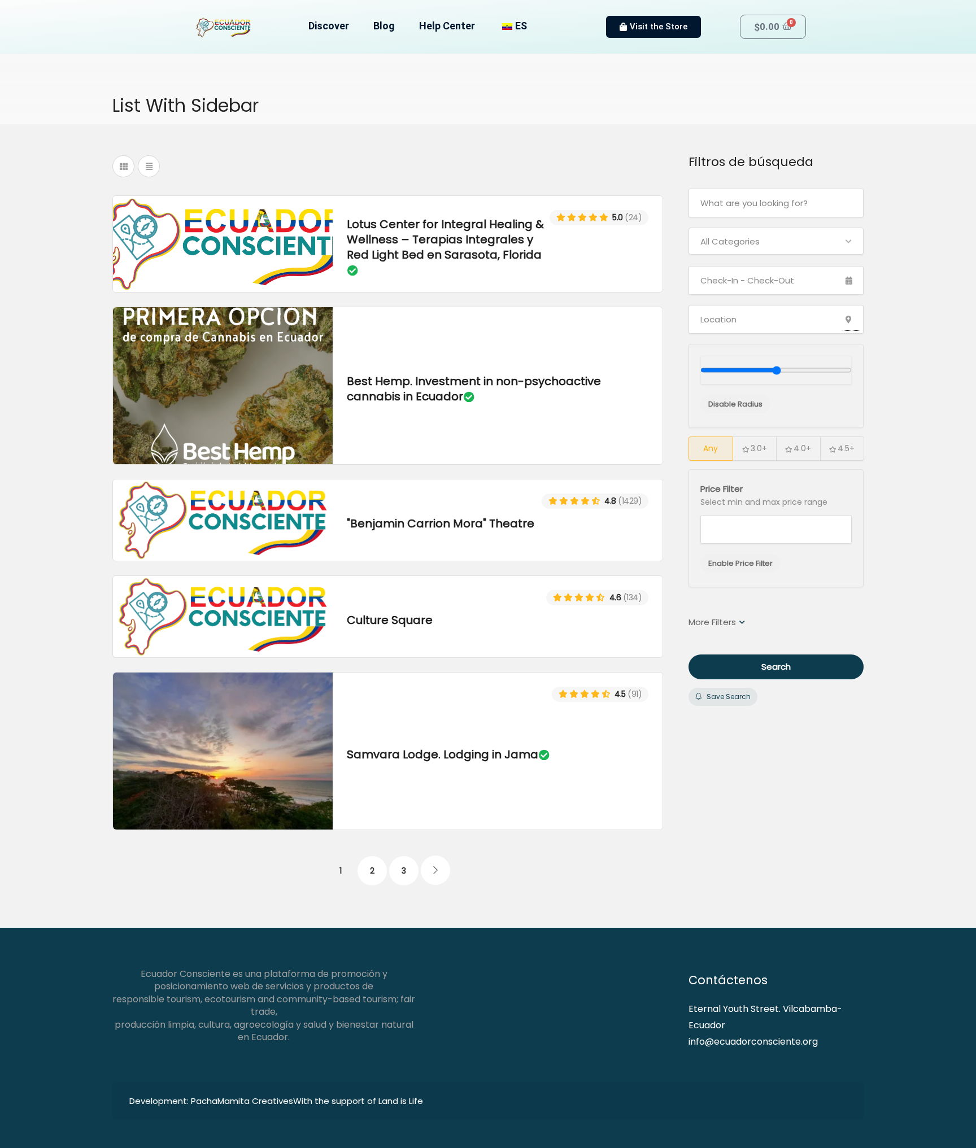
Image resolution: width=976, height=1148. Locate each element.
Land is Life (400, 1101)
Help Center (447, 26)
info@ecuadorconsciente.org (753, 1041)
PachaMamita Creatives (242, 1101)
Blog (384, 26)
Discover (328, 26)
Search (776, 667)
